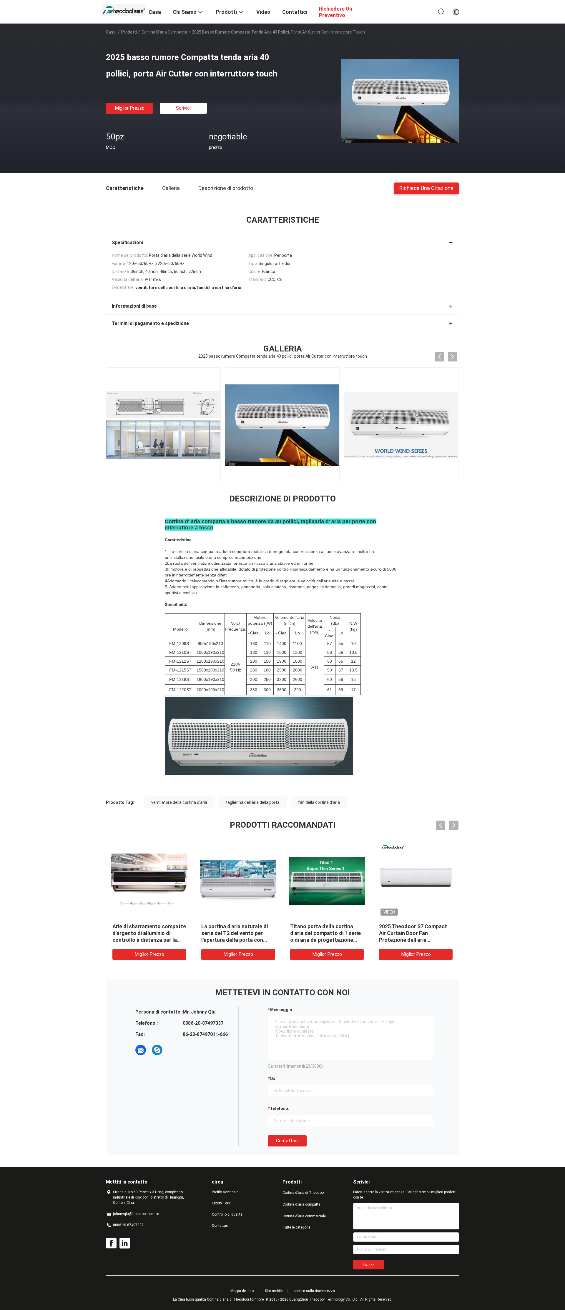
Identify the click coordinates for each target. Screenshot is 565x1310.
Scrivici (183, 108)
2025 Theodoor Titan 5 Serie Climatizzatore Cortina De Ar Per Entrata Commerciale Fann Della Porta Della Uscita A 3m (236, 939)
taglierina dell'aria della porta (253, 802)
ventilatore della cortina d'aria (179, 802)
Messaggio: (281, 1009)
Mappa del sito (242, 1291)
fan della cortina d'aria (319, 802)
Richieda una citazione (426, 188)
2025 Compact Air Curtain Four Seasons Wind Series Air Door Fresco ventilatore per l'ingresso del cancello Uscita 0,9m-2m (148, 939)
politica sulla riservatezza (314, 1291)
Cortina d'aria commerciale (304, 1216)
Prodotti (129, 32)
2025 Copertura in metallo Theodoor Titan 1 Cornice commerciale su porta (321, 933)
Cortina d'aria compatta (164, 32)
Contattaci (287, 1141)
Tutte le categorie (296, 1227)
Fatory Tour (221, 1203)
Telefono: (279, 1108)
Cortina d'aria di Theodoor (303, 1193)
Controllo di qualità (227, 1214)
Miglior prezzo (129, 108)
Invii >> (368, 1265)
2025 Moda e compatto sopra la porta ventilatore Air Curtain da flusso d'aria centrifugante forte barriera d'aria (415, 939)
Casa (111, 32)
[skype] (157, 1050)
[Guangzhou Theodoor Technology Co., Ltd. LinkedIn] (124, 1243)
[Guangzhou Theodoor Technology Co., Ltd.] (124, 9)
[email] (140, 1050)
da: (273, 1078)
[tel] (173, 1050)
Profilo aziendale (225, 1192)
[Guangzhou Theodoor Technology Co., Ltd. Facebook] (111, 1243)
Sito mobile (273, 1291)
